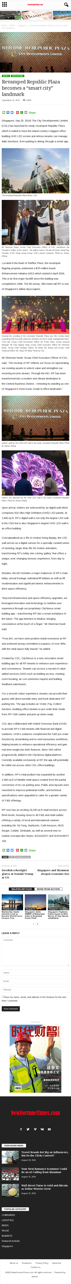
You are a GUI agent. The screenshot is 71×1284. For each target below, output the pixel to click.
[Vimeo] (35, 1129)
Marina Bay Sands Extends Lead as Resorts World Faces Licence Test (12, 915)
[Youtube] (50, 1129)
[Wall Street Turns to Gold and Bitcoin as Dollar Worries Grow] (10, 1190)
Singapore (17, 76)
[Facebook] (21, 1129)
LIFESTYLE (8, 1220)
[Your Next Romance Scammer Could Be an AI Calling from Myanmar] (10, 1173)
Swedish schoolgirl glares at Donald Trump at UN (17, 874)
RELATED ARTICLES (22, 889)
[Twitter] (28, 1129)
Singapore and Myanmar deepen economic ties (53, 872)
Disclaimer (27, 1263)
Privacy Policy (42, 1263)
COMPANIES (8, 1215)
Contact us (35, 1267)
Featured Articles (11, 1241)
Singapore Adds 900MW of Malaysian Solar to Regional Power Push (35, 915)
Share (32, 112)
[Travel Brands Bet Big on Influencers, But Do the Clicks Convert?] (10, 1157)
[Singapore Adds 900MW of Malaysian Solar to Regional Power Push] (35, 902)
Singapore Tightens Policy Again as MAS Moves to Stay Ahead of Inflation (58, 915)
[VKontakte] (43, 1129)
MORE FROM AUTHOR (48, 889)
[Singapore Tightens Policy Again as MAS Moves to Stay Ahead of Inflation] (58, 902)
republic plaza (22, 857)
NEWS (6, 76)
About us (14, 1263)
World (5, 1230)
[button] (65, 5)
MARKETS (7, 1235)
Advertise (56, 1263)
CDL (11, 857)
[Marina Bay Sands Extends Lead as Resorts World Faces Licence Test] (12, 902)
